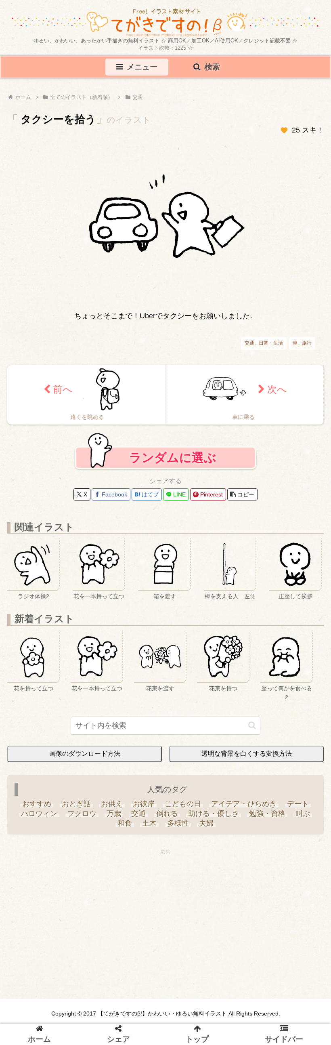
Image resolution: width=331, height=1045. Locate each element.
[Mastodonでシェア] (90, 599)
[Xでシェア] (73, 599)
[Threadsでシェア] (157, 599)
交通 (249, 343)
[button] (280, 983)
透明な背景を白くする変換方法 (246, 753)
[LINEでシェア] (207, 599)
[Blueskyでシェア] (107, 599)
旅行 (307, 343)
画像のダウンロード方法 (84, 753)
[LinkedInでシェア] (241, 599)
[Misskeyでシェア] (123, 599)
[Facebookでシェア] (140, 599)
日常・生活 (271, 343)
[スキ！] (284, 130)
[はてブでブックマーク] (190, 599)
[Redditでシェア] (174, 599)
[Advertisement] (165, 914)
